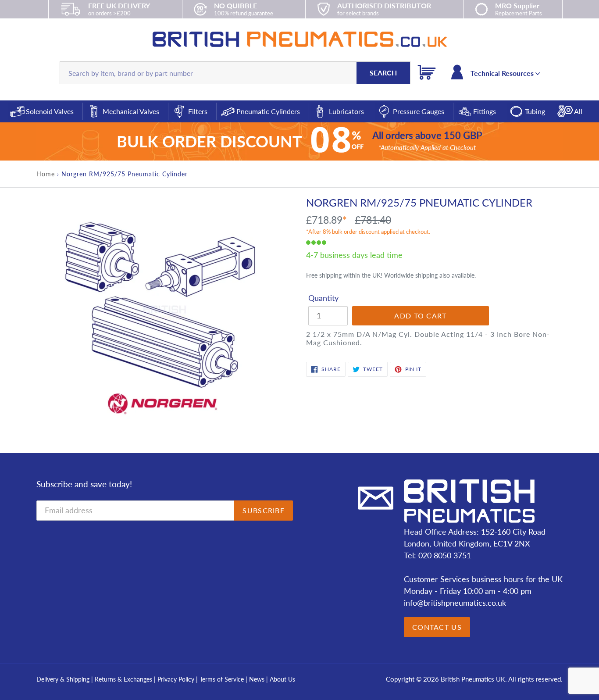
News (256, 679)
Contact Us (437, 627)
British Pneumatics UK (473, 679)
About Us (282, 679)
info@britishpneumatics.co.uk (455, 602)
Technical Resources (503, 73)
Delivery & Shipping (62, 679)
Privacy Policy (176, 679)
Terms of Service (223, 679)
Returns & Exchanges (123, 679)
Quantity (323, 298)
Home (45, 174)
